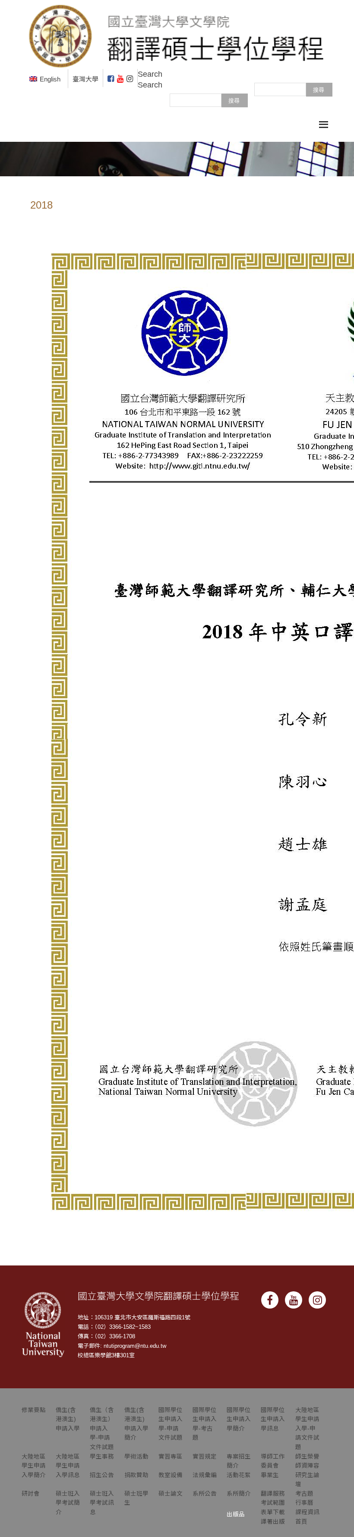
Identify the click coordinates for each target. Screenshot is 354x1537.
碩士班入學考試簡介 (68, 1502)
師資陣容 (307, 1465)
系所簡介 (239, 1493)
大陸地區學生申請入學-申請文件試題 (307, 1428)
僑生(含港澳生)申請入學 (68, 1419)
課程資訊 (307, 1512)
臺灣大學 (85, 79)
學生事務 (102, 1456)
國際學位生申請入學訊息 (273, 1419)
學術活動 (136, 1456)
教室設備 (170, 1475)
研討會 (31, 1493)
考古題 (304, 1493)
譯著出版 (273, 1521)
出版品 (236, 1514)
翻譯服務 (273, 1493)
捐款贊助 (136, 1475)
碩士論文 (170, 1493)
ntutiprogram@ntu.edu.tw (135, 1346)
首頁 (301, 1521)
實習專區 (170, 1456)
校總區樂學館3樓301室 (106, 1355)
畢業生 (270, 1475)
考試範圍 (273, 1503)
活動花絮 (239, 1475)
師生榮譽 (307, 1456)
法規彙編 (205, 1475)
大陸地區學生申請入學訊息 (68, 1465)
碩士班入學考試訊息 (102, 1502)
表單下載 (273, 1512)
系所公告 (205, 1493)
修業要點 (34, 1410)
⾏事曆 (304, 1503)
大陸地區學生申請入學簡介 (34, 1465)
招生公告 (102, 1475)
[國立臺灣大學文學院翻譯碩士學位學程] (177, 33)
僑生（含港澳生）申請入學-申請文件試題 (102, 1428)
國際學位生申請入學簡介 (239, 1419)
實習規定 (205, 1456)
